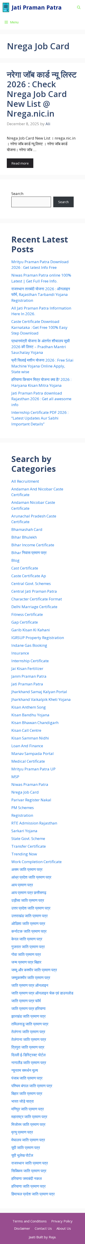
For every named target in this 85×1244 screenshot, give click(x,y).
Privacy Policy (62, 1221)
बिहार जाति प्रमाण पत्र (26, 1093)
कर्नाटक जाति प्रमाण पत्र (28, 931)
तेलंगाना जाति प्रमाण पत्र (28, 1039)
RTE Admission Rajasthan (34, 823)
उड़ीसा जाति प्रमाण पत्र (27, 900)
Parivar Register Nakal (31, 799)
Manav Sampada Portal (32, 753)
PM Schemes (22, 807)
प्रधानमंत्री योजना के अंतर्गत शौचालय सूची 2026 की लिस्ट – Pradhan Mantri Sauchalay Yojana (40, 346)
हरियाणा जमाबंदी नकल (26, 1178)
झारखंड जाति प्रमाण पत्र (28, 1016)
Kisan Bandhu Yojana (30, 714)
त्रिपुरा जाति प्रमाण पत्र (27, 1047)
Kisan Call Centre (26, 730)
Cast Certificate (24, 568)
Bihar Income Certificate (32, 544)
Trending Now (24, 854)
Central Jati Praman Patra (34, 591)
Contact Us (43, 1228)
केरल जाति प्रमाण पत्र (26, 939)
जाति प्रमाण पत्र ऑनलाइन (29, 985)
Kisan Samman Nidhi (30, 738)
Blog (15, 560)
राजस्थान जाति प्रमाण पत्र (29, 1163)
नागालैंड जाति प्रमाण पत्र (28, 1062)
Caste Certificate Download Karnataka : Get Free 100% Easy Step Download (39, 327)
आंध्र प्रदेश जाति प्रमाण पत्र (31, 877)
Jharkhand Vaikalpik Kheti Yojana (41, 699)
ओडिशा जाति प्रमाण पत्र (28, 923)
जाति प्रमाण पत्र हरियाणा (28, 1008)
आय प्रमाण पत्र (22, 884)
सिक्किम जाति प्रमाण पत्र (28, 1170)
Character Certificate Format (36, 599)
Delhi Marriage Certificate (34, 606)
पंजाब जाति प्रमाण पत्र (26, 1078)
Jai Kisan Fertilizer (27, 668)
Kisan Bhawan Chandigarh (34, 722)
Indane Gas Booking (29, 645)
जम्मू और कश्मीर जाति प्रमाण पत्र (34, 969)
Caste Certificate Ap (28, 575)
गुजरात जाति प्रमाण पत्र (28, 946)
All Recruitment (25, 481)
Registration (22, 815)
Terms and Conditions (29, 1221)
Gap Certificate (24, 622)
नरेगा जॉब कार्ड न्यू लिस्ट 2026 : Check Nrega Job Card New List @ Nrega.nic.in (41, 94)
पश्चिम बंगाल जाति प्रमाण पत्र (31, 1085)
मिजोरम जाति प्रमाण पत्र (28, 1124)
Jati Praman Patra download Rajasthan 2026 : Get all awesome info (41, 398)
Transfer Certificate (28, 846)
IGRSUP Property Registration (37, 637)
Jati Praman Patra (37, 7)
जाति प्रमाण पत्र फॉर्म (26, 1000)
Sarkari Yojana (24, 830)
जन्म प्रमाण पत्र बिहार (26, 962)
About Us (63, 1228)
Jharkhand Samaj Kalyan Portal (39, 691)
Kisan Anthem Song (28, 707)
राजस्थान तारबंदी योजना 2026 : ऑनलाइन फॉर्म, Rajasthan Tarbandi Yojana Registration (40, 294)
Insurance (20, 653)
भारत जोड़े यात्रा (22, 1101)
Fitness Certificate (27, 614)
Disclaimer (22, 1228)
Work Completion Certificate (36, 861)
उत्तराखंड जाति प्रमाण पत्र (29, 915)
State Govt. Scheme (28, 838)
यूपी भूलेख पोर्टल (22, 1155)
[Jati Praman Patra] (6, 7)
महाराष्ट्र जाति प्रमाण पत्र (29, 1116)
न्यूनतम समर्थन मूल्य (24, 1070)
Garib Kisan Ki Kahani (30, 629)
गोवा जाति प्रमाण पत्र (26, 954)
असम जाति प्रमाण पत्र (26, 869)
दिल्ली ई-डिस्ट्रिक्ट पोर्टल (28, 1054)
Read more (20, 163)
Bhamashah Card (26, 529)
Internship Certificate (30, 660)
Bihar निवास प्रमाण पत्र (28, 552)
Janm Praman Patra (28, 676)
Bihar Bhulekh (24, 537)
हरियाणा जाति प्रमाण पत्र (28, 1186)
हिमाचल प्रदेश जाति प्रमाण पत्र (33, 1194)
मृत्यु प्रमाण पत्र (22, 1132)
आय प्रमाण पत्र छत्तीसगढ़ (28, 892)
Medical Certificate (28, 761)
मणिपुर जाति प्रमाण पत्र (27, 1109)
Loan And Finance (27, 745)
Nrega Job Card (25, 792)
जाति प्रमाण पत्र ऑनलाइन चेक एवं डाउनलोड (42, 993)
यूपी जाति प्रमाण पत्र (25, 1147)
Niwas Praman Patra (29, 784)
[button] (79, 7)
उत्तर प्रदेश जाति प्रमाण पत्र (30, 908)
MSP (15, 776)
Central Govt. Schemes (31, 583)
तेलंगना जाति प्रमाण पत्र (28, 1031)
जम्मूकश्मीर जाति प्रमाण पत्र (30, 977)
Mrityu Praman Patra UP (33, 769)
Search (17, 193)
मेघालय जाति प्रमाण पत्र (28, 1139)
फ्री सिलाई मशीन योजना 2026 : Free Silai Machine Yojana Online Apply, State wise (42, 365)
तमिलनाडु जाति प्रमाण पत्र (29, 1024)
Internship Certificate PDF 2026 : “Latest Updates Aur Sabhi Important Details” (39, 418)
